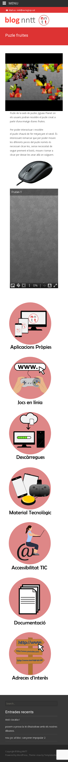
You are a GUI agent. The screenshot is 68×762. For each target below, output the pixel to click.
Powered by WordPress (16, 755)
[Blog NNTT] (24, 19)
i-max (38, 755)
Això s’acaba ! (12, 719)
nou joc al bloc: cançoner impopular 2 (25, 737)
